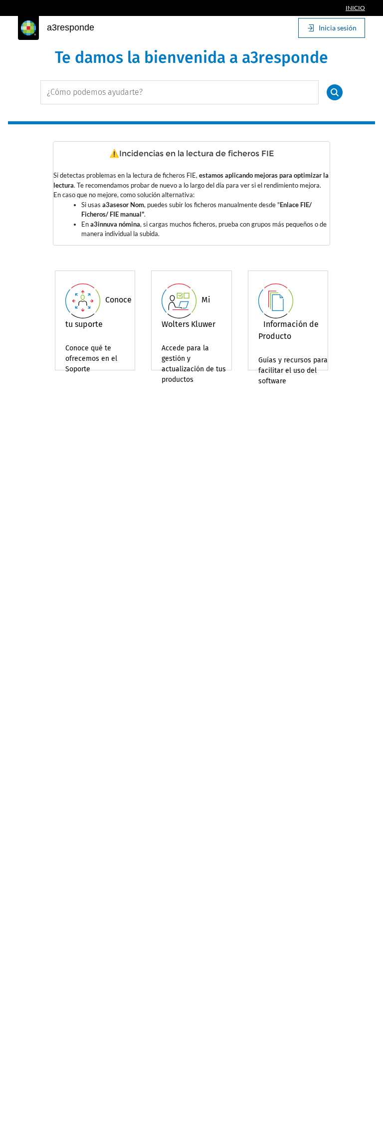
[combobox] (179, 92)
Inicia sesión (338, 27)
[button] (335, 92)
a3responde (70, 27)
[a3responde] (28, 28)
